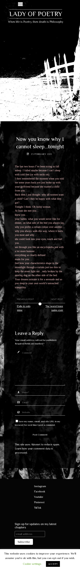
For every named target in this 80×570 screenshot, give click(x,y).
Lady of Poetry (35, 14)
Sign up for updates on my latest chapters (35, 525)
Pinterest (39, 502)
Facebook (39, 491)
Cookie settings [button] (32, 563)
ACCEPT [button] (53, 564)
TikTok (37, 507)
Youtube (38, 496)
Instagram (40, 486)
